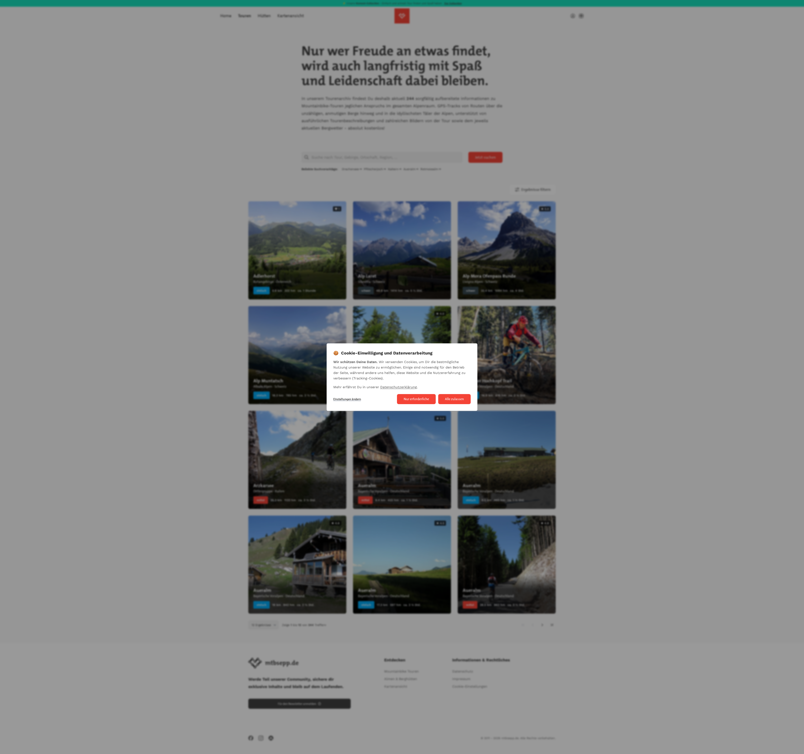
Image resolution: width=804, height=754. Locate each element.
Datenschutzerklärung (398, 387)
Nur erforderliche (416, 399)
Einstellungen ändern (347, 399)
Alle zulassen (454, 399)
